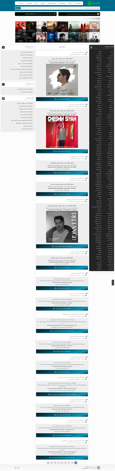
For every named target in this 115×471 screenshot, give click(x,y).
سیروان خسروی (110, 157)
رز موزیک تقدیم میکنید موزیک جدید (77, 280)
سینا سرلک (99, 161)
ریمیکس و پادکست (52, 3)
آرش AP (99, 53)
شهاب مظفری (98, 169)
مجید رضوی (110, 219)
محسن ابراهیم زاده (97, 221)
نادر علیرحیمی (98, 256)
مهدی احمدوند (110, 246)
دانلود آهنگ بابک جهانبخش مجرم (25, 106)
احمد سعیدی (110, 70)
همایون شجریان (110, 265)
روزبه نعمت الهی (98, 138)
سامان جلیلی (110, 144)
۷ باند (111, 51)
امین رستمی (99, 89)
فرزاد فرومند (99, 194)
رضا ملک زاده (98, 134)
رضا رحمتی (111, 132)
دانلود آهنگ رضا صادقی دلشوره (26, 112)
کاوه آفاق (111, 202)
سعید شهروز (98, 147)
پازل (112, 103)
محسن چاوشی (110, 223)
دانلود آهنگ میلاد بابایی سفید (78, 52)
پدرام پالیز (99, 105)
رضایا (100, 136)
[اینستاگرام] (15, 467)
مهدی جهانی (98, 246)
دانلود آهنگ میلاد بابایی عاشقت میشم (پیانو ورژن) (73, 314)
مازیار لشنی (99, 209)
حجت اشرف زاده (110, 118)
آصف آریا (111, 62)
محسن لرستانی (98, 223)
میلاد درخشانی (110, 256)
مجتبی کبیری (110, 215)
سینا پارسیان (110, 159)
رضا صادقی (99, 132)
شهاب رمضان (110, 169)
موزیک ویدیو (62, 3)
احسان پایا (99, 64)
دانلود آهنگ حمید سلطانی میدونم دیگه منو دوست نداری (21, 69)
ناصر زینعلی (99, 258)
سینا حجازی (99, 159)
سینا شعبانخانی (110, 163)
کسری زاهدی (98, 202)
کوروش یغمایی (110, 205)
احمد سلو (99, 70)
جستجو (18, 8)
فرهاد (112, 196)
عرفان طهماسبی (98, 173)
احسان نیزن (99, 68)
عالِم (100, 171)
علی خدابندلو (110, 176)
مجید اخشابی (98, 215)
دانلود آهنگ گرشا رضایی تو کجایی (25, 109)
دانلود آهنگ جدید (84, 468)
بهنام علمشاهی (98, 101)
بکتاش (111, 97)
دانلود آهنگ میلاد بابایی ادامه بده (77, 178)
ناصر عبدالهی (110, 260)
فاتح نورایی (111, 192)
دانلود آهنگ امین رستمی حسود (26, 114)
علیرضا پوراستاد (98, 182)
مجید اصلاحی (110, 217)
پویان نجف (99, 109)
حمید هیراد (111, 124)
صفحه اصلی (78, 3)
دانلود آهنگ (69, 59)
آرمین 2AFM (98, 58)
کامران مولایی (98, 200)
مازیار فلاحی (110, 209)
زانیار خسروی (98, 140)
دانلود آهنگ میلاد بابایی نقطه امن (77, 157)
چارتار (100, 111)
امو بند (99, 76)
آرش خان (111, 55)
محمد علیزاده (98, 229)
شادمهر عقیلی (110, 165)
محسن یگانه (98, 225)
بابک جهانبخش (110, 95)
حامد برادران (110, 113)
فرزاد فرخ (99, 192)
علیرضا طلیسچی (98, 184)
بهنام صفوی (110, 101)
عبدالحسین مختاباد (109, 173)
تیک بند (111, 111)
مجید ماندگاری (98, 219)
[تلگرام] (18, 467)
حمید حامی (110, 122)
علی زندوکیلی (98, 176)
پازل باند (99, 103)
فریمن (100, 198)
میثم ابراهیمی (110, 254)
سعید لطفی (99, 149)
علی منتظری (99, 180)
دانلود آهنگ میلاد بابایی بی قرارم (78, 400)
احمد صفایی (110, 72)
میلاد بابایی (62, 47)
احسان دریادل (98, 66)
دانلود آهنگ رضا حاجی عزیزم (26, 60)
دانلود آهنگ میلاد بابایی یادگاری (78, 252)
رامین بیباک (99, 128)
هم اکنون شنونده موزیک (71, 61)
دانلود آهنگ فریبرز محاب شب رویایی (25, 63)
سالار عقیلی (111, 142)
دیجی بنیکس (98, 126)
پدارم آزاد (111, 105)
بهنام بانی (99, 99)
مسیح (111, 242)
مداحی (36, 3)
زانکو (112, 140)
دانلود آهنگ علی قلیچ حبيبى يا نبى (25, 78)
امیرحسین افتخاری (97, 87)
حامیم (100, 116)
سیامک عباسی (110, 155)
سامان (100, 142)
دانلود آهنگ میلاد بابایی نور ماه (78, 357)
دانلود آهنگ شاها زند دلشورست (26, 55)
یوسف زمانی (99, 269)
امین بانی (111, 89)
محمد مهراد (99, 231)
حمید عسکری (98, 122)
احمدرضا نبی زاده (98, 72)
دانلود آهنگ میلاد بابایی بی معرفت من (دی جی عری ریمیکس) (71, 377)
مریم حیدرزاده (110, 238)
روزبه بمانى (111, 138)
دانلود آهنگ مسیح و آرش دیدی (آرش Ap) (24, 123)
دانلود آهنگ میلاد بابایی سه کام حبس (76, 294)
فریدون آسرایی (110, 198)
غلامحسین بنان (98, 190)
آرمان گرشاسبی (110, 58)
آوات (100, 62)
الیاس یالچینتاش (110, 76)
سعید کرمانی (110, 149)
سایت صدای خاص (93, 3)
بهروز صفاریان (110, 99)
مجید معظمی (110, 221)
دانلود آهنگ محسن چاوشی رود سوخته (24, 103)
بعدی (48, 462)
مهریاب (99, 252)
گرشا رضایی (99, 205)
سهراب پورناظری (110, 153)
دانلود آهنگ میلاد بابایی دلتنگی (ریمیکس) (75, 199)
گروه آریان (111, 207)
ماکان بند (111, 211)
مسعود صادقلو (98, 240)
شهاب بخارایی (98, 167)
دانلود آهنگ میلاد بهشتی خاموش (25, 75)
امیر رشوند (99, 82)
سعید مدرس (110, 151)
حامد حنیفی (99, 113)
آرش (112, 53)
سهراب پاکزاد (99, 151)
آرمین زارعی (111, 60)
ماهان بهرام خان (110, 213)
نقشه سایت (29, 3)
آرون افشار (99, 60)
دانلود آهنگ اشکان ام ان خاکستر (26, 72)
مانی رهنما (99, 211)
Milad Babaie (63, 346)
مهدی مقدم (110, 248)
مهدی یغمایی (110, 250)
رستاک (111, 130)
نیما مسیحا (99, 263)
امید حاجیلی (110, 80)
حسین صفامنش (98, 120)
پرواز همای (111, 107)
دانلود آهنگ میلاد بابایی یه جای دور (77, 336)
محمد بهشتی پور (98, 227)
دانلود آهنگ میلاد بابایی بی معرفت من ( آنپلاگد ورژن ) (73, 441)
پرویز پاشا (99, 107)
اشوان (111, 74)
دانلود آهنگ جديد (66, 279)
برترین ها (43, 3)
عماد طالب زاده (110, 188)
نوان (100, 260)
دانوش (111, 126)
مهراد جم (99, 250)
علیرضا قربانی (98, 186)
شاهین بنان (99, 165)
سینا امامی (99, 157)
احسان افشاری (110, 64)
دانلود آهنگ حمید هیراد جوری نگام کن (25, 89)
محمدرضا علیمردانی (97, 234)
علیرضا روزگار (110, 184)
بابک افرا (99, 93)
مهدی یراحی (99, 248)
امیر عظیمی (99, 84)
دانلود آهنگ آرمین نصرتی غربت (26, 52)
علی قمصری (99, 178)
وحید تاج (111, 267)
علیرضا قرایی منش (109, 186)
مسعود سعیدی (98, 238)
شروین (111, 167)
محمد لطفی (110, 231)
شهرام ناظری (110, 171)
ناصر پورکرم (111, 258)
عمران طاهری (98, 188)
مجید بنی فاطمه (98, 217)
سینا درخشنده (110, 161)
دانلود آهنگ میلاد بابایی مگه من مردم (76, 420)
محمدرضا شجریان (109, 234)
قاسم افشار (111, 200)
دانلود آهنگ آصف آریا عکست (26, 129)
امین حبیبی (111, 91)
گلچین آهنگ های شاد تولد (96, 207)
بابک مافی (99, 95)
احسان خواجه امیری (109, 66)
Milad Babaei (64, 282)
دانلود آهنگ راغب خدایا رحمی (26, 92)
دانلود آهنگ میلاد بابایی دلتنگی (78, 273)
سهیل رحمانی (98, 153)
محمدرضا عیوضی (109, 236)
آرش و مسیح (98, 55)
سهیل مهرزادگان (98, 163)
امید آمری (111, 78)
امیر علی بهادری (110, 87)
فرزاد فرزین (111, 194)
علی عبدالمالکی (110, 178)
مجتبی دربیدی (98, 213)
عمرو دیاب (111, 190)
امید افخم (99, 78)
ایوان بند (111, 93)
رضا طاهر (111, 134)
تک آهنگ (70, 3)
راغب (112, 128)
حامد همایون (110, 116)
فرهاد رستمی (98, 196)
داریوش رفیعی (98, 124)
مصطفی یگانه (110, 244)
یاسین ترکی (111, 269)
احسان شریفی (110, 68)
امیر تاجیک (99, 80)
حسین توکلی (98, 118)
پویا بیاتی (111, 109)
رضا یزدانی (111, 136)
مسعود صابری (110, 240)
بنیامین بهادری (98, 97)
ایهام (100, 91)
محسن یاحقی (110, 225)
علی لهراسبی (110, 180)
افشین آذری (99, 74)
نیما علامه (111, 263)
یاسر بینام (99, 267)
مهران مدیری (110, 252)
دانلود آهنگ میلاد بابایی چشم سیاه (77, 105)
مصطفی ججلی (98, 242)
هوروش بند (99, 265)
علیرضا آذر (111, 182)
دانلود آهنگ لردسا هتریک (27, 58)
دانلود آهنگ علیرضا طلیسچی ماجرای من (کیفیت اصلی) (21, 120)
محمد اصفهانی (110, 227)
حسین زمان (110, 120)
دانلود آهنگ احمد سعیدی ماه (26, 117)
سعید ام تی (111, 147)
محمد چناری (110, 229)
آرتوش (100, 51)
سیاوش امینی (98, 155)
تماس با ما (21, 3)
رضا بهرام (99, 130)
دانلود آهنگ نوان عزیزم (28, 126)
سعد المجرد (99, 144)
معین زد (99, 244)
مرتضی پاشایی (98, 236)
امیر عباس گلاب (110, 84)
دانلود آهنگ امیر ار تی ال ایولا (26, 66)
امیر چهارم (111, 82)
